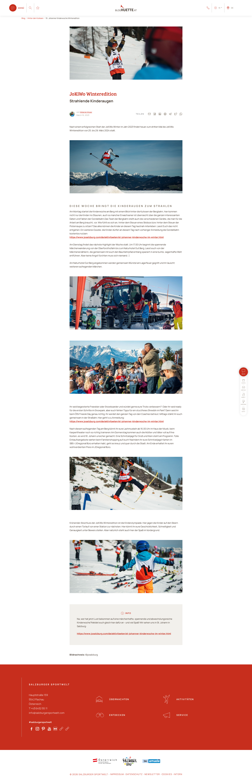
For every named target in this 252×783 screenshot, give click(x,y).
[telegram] (170, 114)
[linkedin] (159, 114)
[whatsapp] (180, 114)
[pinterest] (165, 114)
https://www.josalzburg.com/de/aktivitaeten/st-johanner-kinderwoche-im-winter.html (117, 237)
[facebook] (154, 114)
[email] (149, 114)
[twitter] (175, 114)
